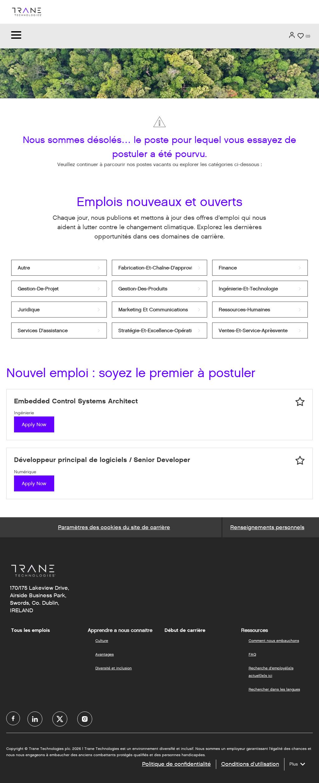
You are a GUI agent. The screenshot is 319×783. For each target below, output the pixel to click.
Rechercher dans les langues (274, 689)
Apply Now (34, 424)
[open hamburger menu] (16, 36)
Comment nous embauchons (274, 640)
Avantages (104, 654)
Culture (101, 640)
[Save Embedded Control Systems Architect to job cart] (300, 402)
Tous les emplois (30, 630)
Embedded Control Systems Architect (76, 401)
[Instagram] (84, 719)
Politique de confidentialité (176, 764)
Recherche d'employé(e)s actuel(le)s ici (271, 672)
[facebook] (13, 718)
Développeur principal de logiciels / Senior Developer (102, 460)
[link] (59, 268)
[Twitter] (59, 719)
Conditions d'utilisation (250, 764)
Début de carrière (184, 630)
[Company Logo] (26, 11)
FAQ (252, 654)
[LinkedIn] (34, 719)
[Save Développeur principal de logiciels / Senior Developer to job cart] (300, 460)
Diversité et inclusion (113, 668)
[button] (292, 35)
